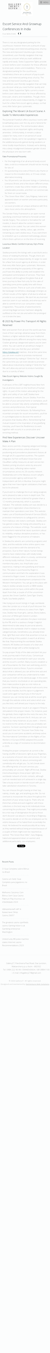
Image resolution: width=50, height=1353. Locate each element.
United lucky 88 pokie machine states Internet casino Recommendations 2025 (15, 942)
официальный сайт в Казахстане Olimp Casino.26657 (11, 912)
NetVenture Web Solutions (37, 984)
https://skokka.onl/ (11, 352)
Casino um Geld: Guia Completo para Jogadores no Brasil (14, 882)
